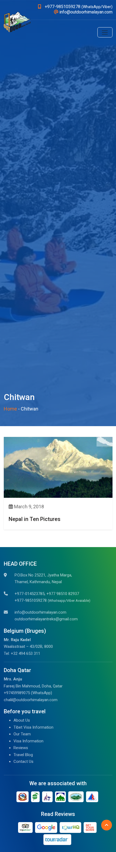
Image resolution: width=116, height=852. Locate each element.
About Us (21, 720)
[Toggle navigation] (104, 32)
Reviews (20, 747)
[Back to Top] (106, 825)
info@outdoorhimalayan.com (40, 612)
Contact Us (23, 761)
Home (10, 409)
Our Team (22, 734)
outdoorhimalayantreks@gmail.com (46, 619)
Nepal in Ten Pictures (34, 519)
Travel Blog (23, 754)
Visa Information (28, 741)
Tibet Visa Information (33, 727)
